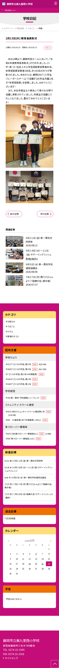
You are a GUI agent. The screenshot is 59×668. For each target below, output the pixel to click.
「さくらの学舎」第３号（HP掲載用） (25, 374)
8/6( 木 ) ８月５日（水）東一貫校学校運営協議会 (25, 477)
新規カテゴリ (13, 336)
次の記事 (44, 213)
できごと (11, 326)
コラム (10, 331)
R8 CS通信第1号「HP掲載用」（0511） (27, 419)
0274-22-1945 (16, 649)
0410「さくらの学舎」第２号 (22, 379)
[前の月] (8, 540)
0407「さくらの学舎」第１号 (22, 383)
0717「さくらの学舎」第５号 (27, 364)
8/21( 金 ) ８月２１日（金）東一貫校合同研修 (24, 460)
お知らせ (11, 321)
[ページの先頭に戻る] (55, 664)
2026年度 (10, 518)
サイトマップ (11, 658)
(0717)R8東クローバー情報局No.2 (29, 433)
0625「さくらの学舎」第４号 (27, 369)
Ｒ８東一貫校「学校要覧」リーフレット (26, 397)
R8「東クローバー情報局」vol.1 (24, 438)
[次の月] (50, 540)
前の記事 (14, 213)
